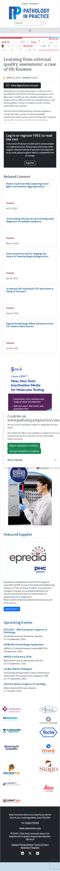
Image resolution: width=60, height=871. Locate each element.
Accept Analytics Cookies (24, 451)
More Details (15, 459)
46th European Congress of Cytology (25, 684)
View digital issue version (24, 85)
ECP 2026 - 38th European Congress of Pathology (25, 631)
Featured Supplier (18, 534)
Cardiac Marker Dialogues (18, 668)
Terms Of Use (41, 845)
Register (34, 3)
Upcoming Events (18, 622)
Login (24, 3)
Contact (15, 845)
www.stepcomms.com (30, 828)
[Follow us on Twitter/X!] (30, 853)
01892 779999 (32, 823)
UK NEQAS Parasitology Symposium (24, 644)
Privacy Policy (26, 845)
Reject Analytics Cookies (23, 445)
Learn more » (12, 609)
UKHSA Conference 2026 (18, 656)
